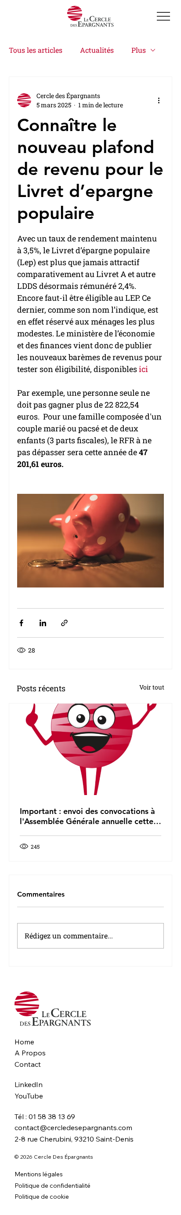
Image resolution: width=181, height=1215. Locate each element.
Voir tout (151, 687)
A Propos (30, 1052)
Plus (138, 50)
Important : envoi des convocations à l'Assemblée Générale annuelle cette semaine (87, 816)
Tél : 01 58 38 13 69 (44, 1116)
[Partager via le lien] (64, 623)
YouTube (28, 1095)
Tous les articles (35, 50)
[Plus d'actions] (158, 100)
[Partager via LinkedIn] (43, 623)
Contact (27, 1064)
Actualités (97, 50)
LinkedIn (28, 1084)
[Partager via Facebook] (21, 623)
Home (24, 1041)
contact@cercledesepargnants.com (73, 1127)
